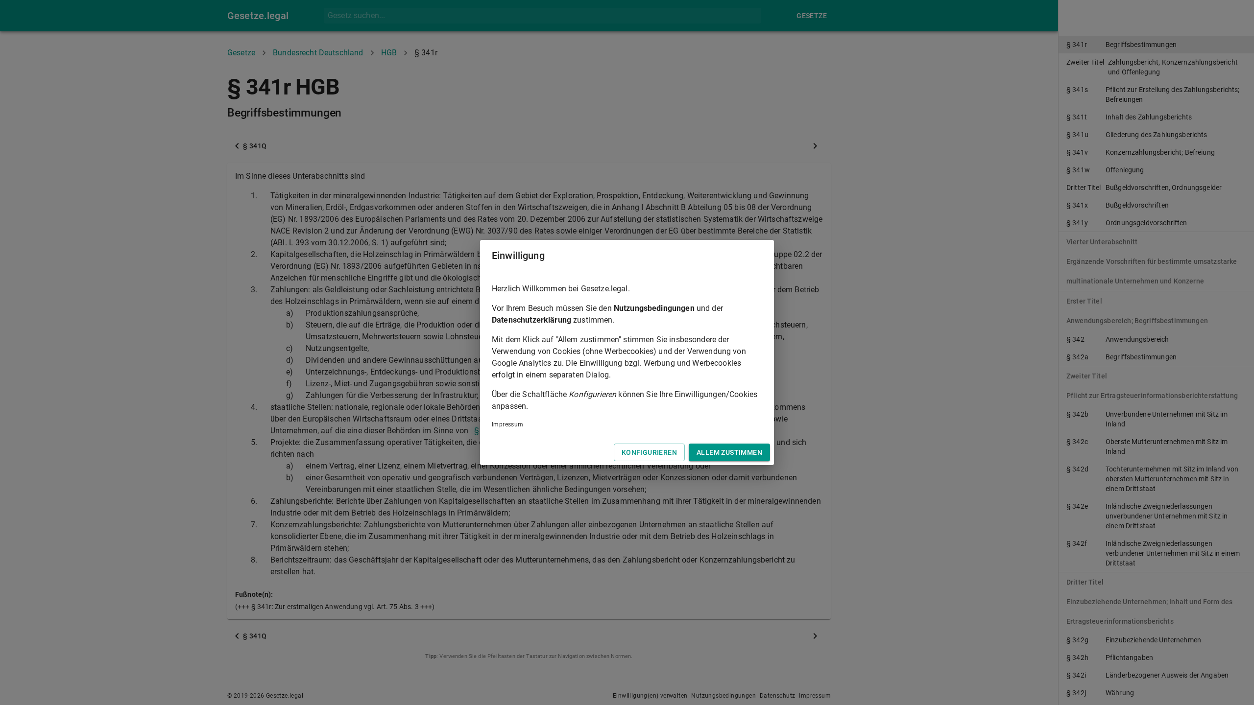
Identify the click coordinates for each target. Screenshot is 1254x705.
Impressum (508, 424)
